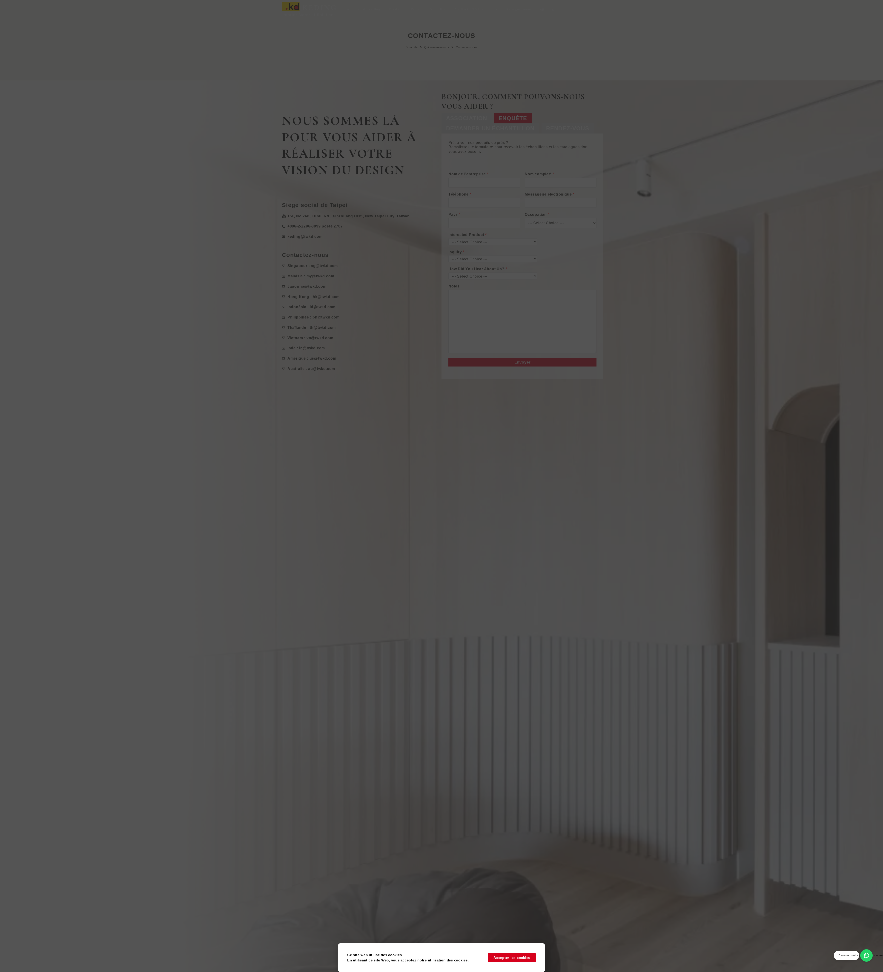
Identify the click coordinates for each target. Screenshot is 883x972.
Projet (416, 9)
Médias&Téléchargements (476, 9)
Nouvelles (438, 9)
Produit (395, 9)
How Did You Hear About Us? (477, 269)
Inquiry (456, 252)
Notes (454, 286)
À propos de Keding (363, 9)
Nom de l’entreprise (468, 174)
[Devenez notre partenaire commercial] (866, 955)
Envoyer (522, 362)
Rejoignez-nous (519, 9)
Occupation (537, 214)
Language (553, 9)
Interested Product (467, 235)
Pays (454, 214)
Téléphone (459, 194)
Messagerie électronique (549, 194)
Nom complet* (539, 174)
